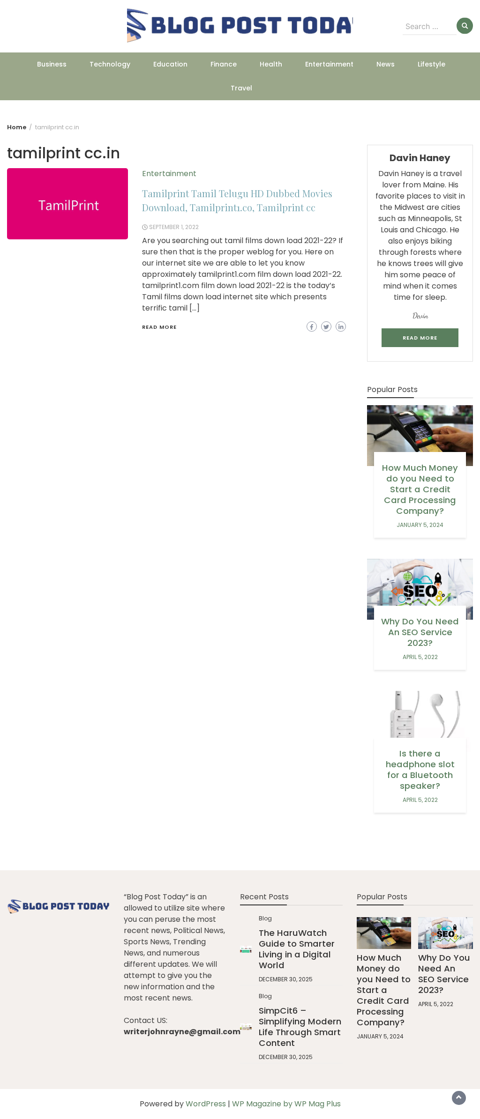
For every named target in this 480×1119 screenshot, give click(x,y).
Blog (265, 918)
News (385, 64)
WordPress (206, 1103)
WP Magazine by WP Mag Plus (286, 1103)
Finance (223, 64)
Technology (110, 64)
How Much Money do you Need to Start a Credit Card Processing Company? (420, 489)
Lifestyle (431, 64)
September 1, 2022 (174, 227)
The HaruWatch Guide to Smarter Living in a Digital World (297, 949)
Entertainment (329, 64)
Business (52, 64)
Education (170, 64)
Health (271, 64)
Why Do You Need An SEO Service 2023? (420, 632)
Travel (241, 88)
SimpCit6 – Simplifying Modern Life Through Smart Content (300, 1027)
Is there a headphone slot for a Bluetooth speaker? (420, 770)
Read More (159, 327)
